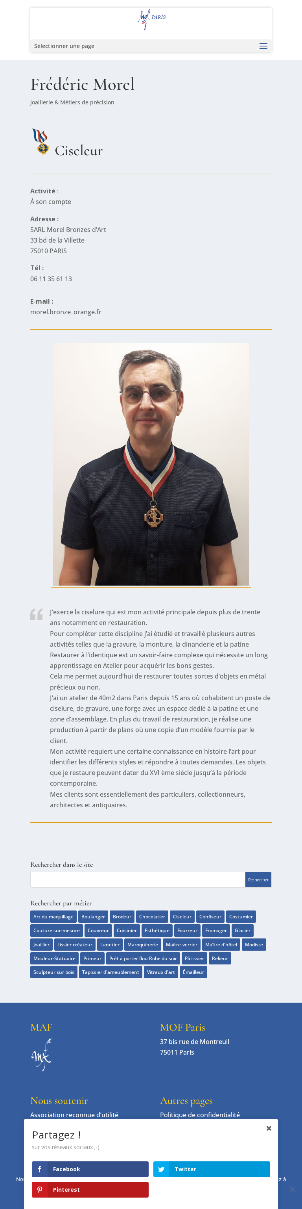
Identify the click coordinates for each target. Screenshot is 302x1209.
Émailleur (193, 972)
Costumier (241, 916)
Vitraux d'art (161, 972)
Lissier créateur (74, 944)
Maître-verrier (181, 944)
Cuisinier (127, 930)
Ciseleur (182, 916)
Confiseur (210, 916)
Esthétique (157, 930)
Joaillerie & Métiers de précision (72, 102)
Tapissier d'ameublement (110, 972)
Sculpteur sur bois (53, 972)
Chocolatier (152, 916)
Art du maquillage (53, 916)
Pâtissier (194, 958)
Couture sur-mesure (56, 930)
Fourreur (187, 930)
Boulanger (93, 916)
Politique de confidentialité (200, 1115)
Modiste (254, 944)
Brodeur (122, 916)
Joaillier (41, 944)
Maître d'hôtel (221, 944)
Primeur (92, 958)
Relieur (220, 958)
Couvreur (98, 930)
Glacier (242, 930)
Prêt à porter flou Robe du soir (143, 958)
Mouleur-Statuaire (54, 958)
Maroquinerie (142, 944)
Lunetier (110, 944)
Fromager (216, 930)
